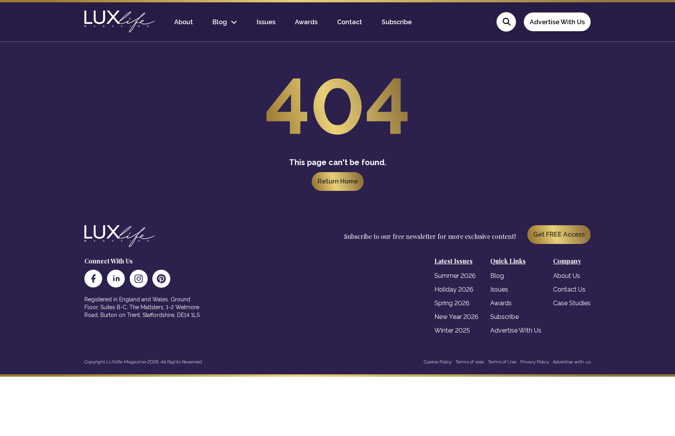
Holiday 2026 (453, 289)
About (183, 22)
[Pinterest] (161, 279)
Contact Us (569, 289)
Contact (349, 22)
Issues (266, 22)
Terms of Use (502, 362)
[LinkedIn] (116, 279)
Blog (219, 22)
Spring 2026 (452, 303)
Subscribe (397, 22)
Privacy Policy (534, 362)
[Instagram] (139, 279)
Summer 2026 (455, 275)
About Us (566, 275)
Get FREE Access (559, 234)
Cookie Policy (438, 362)
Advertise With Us (557, 22)
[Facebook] (93, 279)
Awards (306, 22)
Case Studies (572, 303)
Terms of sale (469, 362)
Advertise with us (572, 362)
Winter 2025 (452, 330)
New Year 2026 (456, 316)
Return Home (338, 181)
